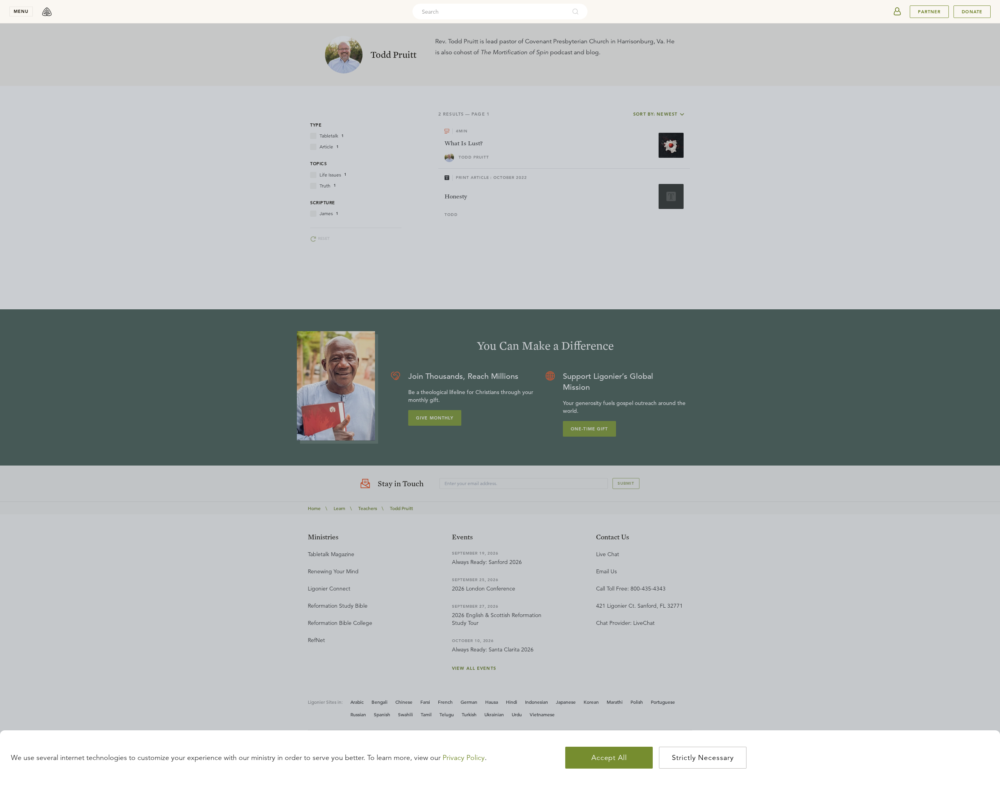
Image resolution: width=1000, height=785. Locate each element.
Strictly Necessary (703, 757)
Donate (972, 11)
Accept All (609, 757)
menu (21, 11)
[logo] (47, 12)
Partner (929, 11)
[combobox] (489, 11)
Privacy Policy (464, 757)
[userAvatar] (897, 12)
